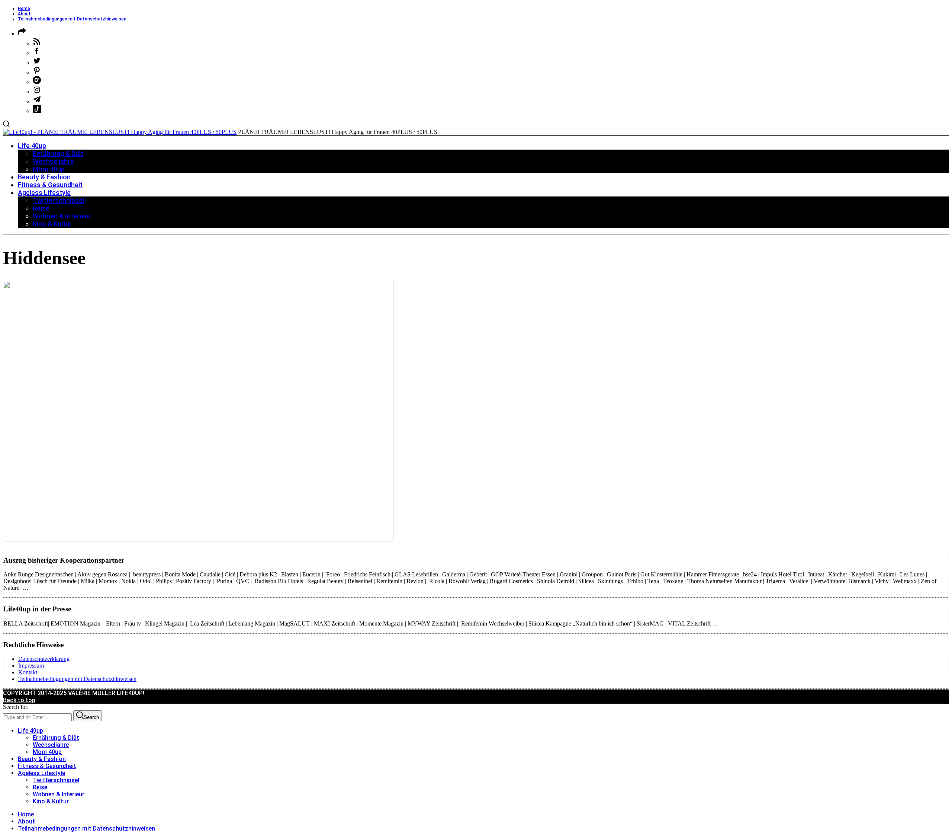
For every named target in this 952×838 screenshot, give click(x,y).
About (24, 13)
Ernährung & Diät (56, 737)
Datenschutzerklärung (44, 659)
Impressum (31, 665)
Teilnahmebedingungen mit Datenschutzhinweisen (72, 19)
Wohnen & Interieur (58, 794)
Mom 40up (47, 751)
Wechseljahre (51, 744)
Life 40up (30, 730)
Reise (40, 787)
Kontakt (27, 672)
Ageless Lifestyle (41, 773)
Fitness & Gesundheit (47, 766)
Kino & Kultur (51, 801)
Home (24, 8)
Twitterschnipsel (56, 780)
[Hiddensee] (198, 539)
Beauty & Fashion (42, 758)
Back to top (19, 700)
